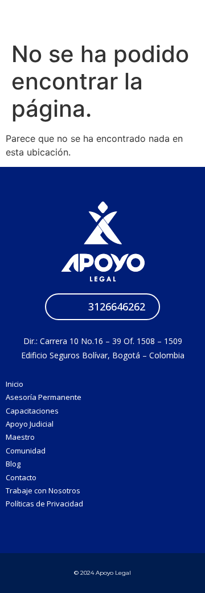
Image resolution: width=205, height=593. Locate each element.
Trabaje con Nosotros (43, 490)
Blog (13, 464)
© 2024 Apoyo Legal (102, 572)
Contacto (21, 477)
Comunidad (26, 450)
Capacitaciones (32, 411)
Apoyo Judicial (30, 424)
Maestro (20, 437)
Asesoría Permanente (43, 397)
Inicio (14, 384)
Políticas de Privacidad (44, 503)
